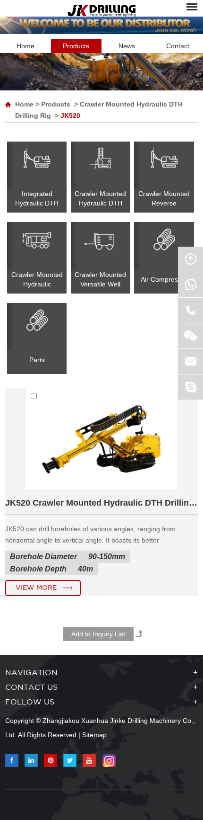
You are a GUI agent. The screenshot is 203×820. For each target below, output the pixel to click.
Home (25, 46)
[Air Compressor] (164, 245)
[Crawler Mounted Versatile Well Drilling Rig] (101, 245)
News (126, 46)
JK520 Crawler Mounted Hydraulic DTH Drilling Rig (101, 503)
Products (76, 46)
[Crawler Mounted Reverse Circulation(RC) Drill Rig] (164, 165)
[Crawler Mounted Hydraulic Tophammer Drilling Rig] (37, 245)
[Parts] (37, 326)
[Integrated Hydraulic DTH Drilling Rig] (37, 165)
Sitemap (94, 735)
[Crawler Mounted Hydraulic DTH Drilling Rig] (101, 165)
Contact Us (31, 687)
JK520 (70, 115)
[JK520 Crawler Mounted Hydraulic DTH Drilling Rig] (101, 486)
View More (36, 588)
